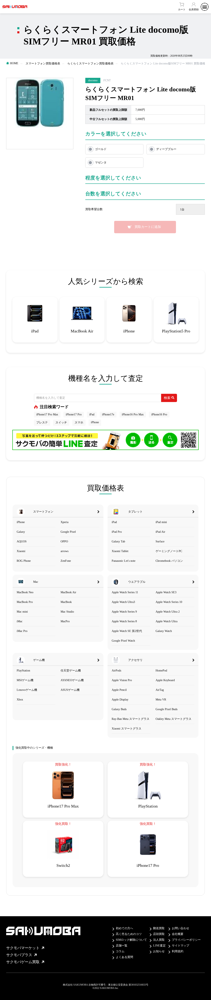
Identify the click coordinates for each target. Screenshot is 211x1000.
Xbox (20, 699)
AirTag (160, 689)
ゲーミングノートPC (169, 551)
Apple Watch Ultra (166, 621)
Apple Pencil (119, 689)
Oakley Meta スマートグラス (173, 718)
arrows (64, 551)
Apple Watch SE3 (166, 592)
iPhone (95, 422)
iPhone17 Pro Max (47, 414)
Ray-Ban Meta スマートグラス (130, 718)
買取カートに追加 (148, 226)
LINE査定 (159, 945)
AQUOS (22, 541)
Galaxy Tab (118, 541)
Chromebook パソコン (169, 560)
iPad (91, 414)
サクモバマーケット (23, 948)
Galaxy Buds (119, 709)
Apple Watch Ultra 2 (168, 611)
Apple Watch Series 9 (124, 611)
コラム (120, 951)
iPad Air (160, 531)
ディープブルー (166, 149)
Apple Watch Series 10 (169, 602)
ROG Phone (24, 560)
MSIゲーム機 (25, 680)
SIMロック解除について (131, 939)
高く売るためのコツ (129, 934)
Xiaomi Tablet (120, 551)
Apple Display (120, 699)
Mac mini (22, 611)
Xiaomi (21, 551)
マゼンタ (101, 162)
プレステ (42, 422)
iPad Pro (117, 531)
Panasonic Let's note (123, 560)
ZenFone (66, 560)
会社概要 (177, 934)
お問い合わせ (180, 928)
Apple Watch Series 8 (124, 621)
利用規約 (177, 951)
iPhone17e (108, 414)
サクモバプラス (19, 955)
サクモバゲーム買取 (23, 962)
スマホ (79, 422)
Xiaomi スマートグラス (126, 728)
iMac (19, 621)
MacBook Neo (25, 592)
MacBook (66, 602)
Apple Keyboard (165, 680)
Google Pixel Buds (166, 709)
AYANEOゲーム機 (72, 680)
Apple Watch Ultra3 (123, 602)
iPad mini (161, 522)
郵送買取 (159, 928)
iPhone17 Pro (74, 414)
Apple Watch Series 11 (125, 592)
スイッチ (61, 422)
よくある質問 (124, 957)
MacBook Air (68, 592)
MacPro (65, 621)
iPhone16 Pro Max (133, 414)
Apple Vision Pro (122, 680)
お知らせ (159, 951)
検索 (167, 398)
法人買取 (159, 939)
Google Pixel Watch (123, 640)
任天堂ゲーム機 (71, 670)
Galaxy (21, 531)
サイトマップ (180, 945)
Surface (160, 541)
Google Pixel (68, 531)
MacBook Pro (25, 602)
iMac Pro (22, 631)
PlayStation (23, 670)
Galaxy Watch (164, 631)
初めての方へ (124, 928)
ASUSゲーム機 (70, 689)
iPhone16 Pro (159, 414)
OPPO (64, 541)
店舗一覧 (121, 945)
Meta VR (161, 699)
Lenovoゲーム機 (27, 689)
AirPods (116, 670)
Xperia (64, 522)
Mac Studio (67, 611)
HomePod (161, 670)
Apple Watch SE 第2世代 (127, 631)
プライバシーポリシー (186, 939)
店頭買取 (159, 934)
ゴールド (101, 149)
